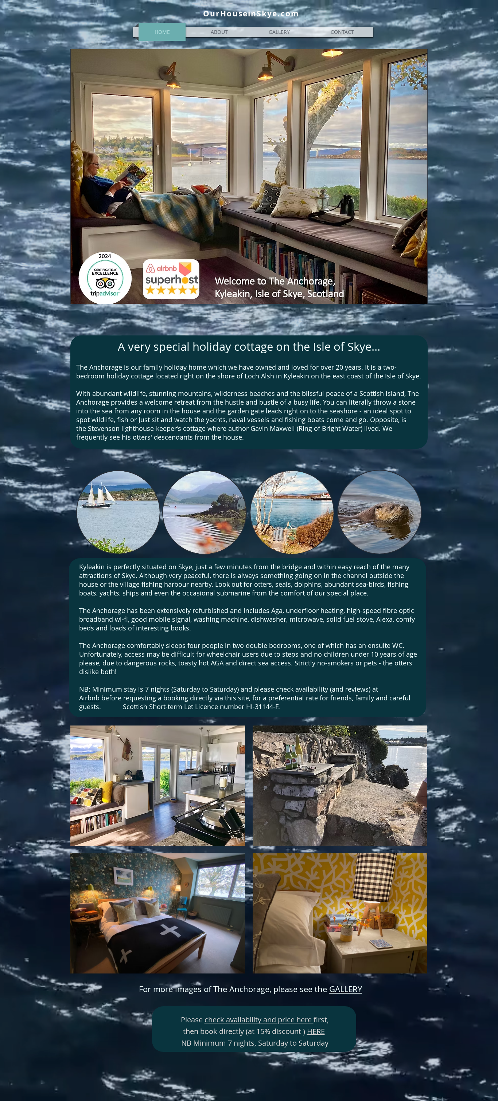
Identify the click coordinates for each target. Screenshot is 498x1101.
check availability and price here (259, 1020)
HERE (316, 1031)
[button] (157, 786)
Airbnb (89, 697)
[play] (411, 967)
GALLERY (345, 989)
